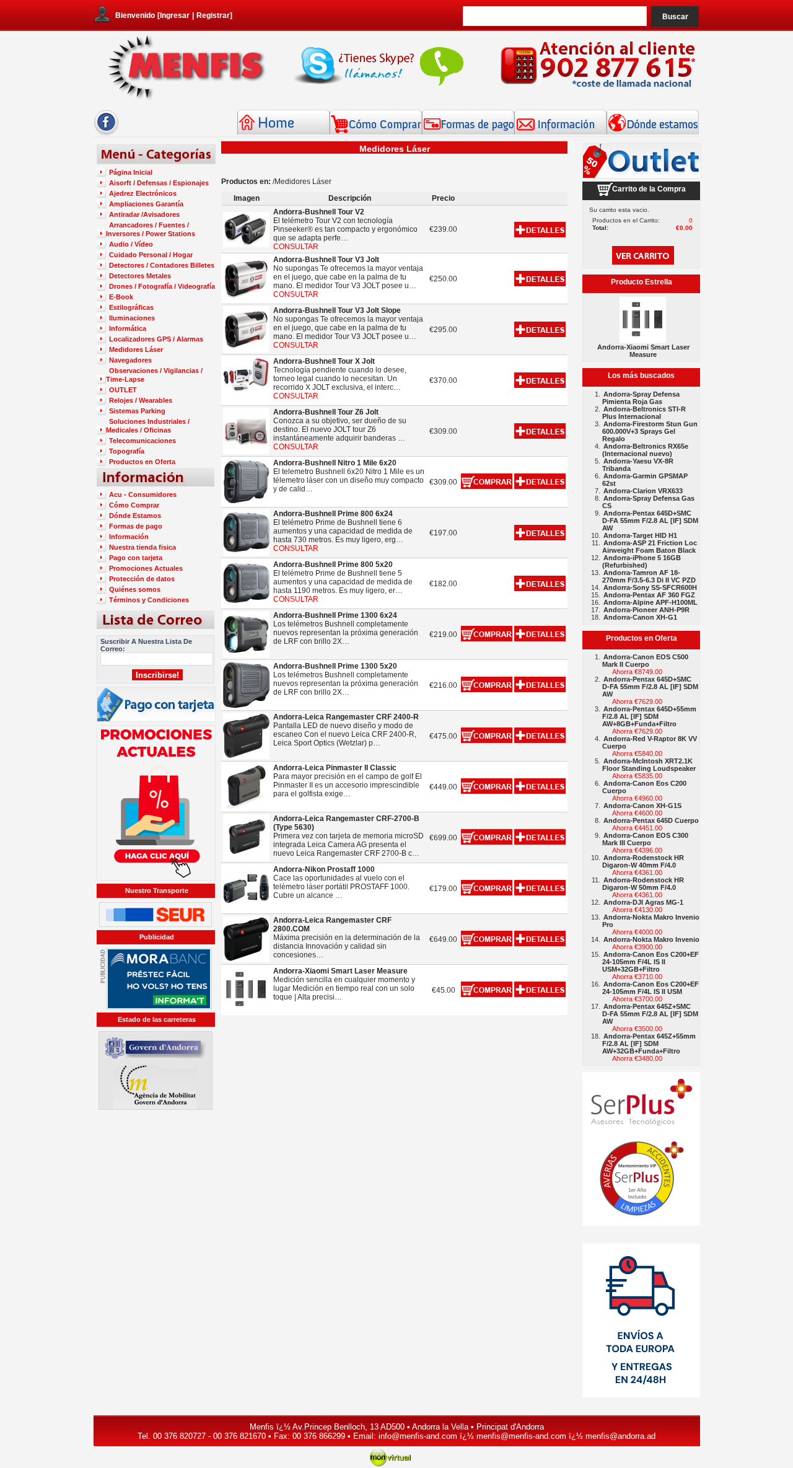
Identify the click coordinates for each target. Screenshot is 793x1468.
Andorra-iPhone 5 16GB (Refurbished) (641, 561)
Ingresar (175, 15)
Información (129, 536)
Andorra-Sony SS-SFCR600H (650, 587)
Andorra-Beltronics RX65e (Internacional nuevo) (645, 449)
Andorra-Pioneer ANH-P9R (646, 609)
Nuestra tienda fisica (142, 547)
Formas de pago (135, 526)
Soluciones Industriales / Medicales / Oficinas (148, 426)
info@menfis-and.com (418, 1436)
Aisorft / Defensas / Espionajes (159, 183)
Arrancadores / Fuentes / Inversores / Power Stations (150, 229)
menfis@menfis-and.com (521, 1436)
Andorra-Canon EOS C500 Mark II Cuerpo (645, 660)
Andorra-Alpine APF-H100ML (650, 602)
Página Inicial (130, 172)
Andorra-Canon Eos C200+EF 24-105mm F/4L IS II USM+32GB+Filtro (650, 962)
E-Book (121, 297)
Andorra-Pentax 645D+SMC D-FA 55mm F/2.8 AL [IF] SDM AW (650, 520)
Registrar (213, 15)
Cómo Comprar (134, 505)
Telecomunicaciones (142, 440)
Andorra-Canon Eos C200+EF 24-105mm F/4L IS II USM (650, 987)
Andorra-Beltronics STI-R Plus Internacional (644, 412)
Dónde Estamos (135, 515)
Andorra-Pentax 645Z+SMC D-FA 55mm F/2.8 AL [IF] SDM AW (650, 1014)
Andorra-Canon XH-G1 (640, 617)
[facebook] (106, 133)
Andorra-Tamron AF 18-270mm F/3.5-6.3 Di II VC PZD (649, 576)
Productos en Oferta (142, 461)
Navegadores (130, 360)
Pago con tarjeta (135, 557)
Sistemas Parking (137, 411)
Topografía (126, 451)
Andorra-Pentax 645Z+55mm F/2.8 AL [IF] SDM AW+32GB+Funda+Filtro (649, 1043)
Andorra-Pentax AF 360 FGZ (649, 595)
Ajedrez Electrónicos (143, 193)
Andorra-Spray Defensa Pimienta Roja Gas (641, 397)
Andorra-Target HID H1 (640, 535)
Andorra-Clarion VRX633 (643, 490)
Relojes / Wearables (140, 400)
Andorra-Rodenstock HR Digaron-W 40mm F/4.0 (643, 861)
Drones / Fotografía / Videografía (162, 286)
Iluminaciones (132, 318)
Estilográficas (131, 307)
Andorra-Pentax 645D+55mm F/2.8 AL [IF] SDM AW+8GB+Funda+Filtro (649, 716)
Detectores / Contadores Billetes (161, 265)
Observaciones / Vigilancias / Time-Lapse (154, 375)
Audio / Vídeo (131, 244)
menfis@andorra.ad (620, 1436)
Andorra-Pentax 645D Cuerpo (651, 820)
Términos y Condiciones (149, 600)
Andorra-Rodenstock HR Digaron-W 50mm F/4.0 (643, 883)
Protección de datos (142, 578)
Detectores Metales (140, 275)
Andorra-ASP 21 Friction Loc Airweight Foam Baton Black (649, 546)
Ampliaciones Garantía (146, 204)
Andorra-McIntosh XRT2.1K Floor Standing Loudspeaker (649, 764)
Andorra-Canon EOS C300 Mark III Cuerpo (645, 839)
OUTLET (123, 389)
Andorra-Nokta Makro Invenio (651, 939)
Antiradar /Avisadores (144, 214)
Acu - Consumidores (143, 494)
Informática (127, 328)
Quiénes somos (134, 589)
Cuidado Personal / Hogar (151, 254)
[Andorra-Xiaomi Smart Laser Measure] (643, 340)
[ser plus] (641, 1149)
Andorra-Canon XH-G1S (642, 805)
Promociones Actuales (146, 568)
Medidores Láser (136, 349)
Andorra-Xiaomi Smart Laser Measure (643, 350)
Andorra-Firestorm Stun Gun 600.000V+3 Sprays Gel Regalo (650, 431)
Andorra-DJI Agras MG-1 (643, 902)
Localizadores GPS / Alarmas (156, 339)
